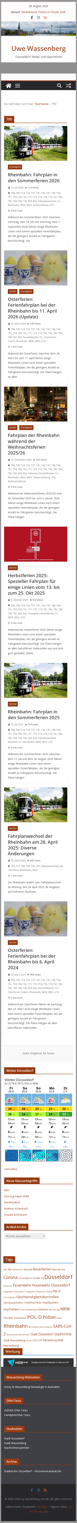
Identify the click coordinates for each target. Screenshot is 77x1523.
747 (48, 193)
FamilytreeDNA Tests (17, 1415)
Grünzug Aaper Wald (16, 1196)
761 (25, 197)
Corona (10, 1277)
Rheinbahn (15, 167)
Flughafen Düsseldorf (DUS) (38, 1291)
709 (18, 193)
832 (35, 201)
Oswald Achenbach (15, 1214)
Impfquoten (50, 1302)
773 (35, 197)
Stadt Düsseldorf (41, 1334)
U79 (39, 1340)
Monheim (13, 742)
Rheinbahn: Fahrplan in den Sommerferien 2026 (34, 177)
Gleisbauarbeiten (13, 1302)
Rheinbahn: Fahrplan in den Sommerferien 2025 (34, 714)
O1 (58, 201)
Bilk (63, 1269)
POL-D (34, 1317)
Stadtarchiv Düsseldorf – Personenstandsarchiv (32, 1471)
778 (45, 197)
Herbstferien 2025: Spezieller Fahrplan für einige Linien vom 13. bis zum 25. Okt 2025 (34, 584)
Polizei (49, 1317)
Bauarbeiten (42, 1269)
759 (15, 197)
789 (15, 201)
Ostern (11, 341)
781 (55, 197)
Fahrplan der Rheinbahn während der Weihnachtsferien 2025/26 (34, 444)
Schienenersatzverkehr (18, 1334)
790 (20, 201)
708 (13, 193)
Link (45, 1511)
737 (33, 193)
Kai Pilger (41, 1506)
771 (30, 197)
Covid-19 (38, 1278)
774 (40, 197)
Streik (29, 1340)
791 (38, 866)
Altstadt (28, 1269)
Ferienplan (33, 613)
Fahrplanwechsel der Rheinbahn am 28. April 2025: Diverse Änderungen (33, 845)
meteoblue (10, 1169)
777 (18, 866)
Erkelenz (7, 1285)
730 (5, 1269)
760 (20, 197)
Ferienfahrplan (30, 337)
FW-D (57, 1291)
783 (60, 197)
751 (10, 197)
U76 (51, 205)
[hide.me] (38, 1361)
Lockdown (42, 1309)
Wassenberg (11, 1345)
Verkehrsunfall (53, 1340)
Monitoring (54, 1309)
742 (43, 193)
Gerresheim (9, 1297)
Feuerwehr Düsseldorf (51, 1285)
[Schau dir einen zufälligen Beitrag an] (68, 85)
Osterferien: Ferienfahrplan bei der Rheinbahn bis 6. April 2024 (32, 959)
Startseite (41, 104)
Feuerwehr (22, 1285)
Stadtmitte (63, 1334)
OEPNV (12, 291)
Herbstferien (47, 613)
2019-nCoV (17, 1269)
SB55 (29, 205)
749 (58, 193)
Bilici (7, 1190)
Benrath (56, 1269)
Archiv (12, 567)
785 (10, 201)
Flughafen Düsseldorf (14, 1291)
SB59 (35, 870)
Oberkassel (20, 1318)
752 (13, 866)
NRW (65, 1309)
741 (38, 193)
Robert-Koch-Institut (42, 1327)
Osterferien (50, 337)
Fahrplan (32, 473)
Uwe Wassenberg (38, 48)
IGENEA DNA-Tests (16, 1410)
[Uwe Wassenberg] (8, 85)
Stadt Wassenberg (14, 1340)
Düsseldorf (58, 1277)
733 (28, 193)
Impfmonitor (32, 1302)
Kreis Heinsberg (27, 1309)
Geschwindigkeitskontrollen (37, 1297)
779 (50, 197)
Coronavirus (25, 1278)
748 (53, 193)
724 (23, 193)
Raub (59, 1318)
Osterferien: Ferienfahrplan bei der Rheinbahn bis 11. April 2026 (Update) (32, 308)
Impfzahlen (11, 1309)
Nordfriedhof (12, 1202)
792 (25, 201)
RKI (30, 1327)
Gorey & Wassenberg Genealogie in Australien (32, 1387)
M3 (61, 866)
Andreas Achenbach (16, 1208)
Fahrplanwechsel (47, 201)
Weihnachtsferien (17, 481)
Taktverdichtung (41, 477)
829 (30, 201)
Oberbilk (8, 1318)
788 (23, 866)
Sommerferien (40, 205)
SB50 (22, 205)
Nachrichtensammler (16, 1447)
